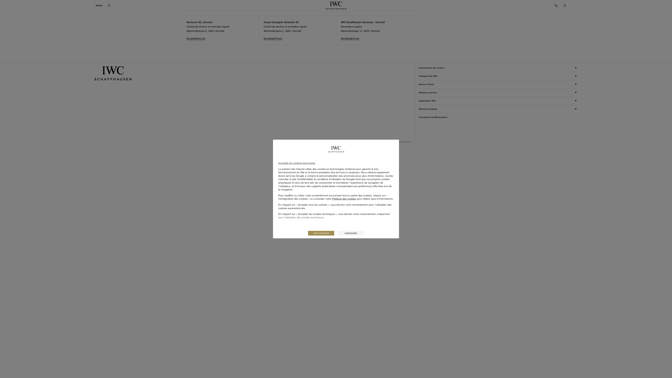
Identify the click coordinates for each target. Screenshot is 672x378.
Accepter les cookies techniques (296, 163)
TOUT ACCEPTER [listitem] (321, 233)
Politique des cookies (344, 198)
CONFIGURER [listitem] (351, 233)
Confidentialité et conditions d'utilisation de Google (325, 179)
